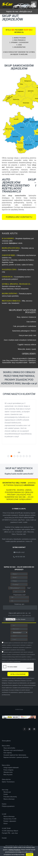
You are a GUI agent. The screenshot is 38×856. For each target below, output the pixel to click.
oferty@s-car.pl (25, 11)
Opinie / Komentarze (8, 771)
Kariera (4, 793)
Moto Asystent (7, 763)
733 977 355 (27, 30)
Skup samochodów (9, 737)
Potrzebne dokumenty (10, 785)
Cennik (5, 783)
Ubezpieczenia (7, 761)
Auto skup (5, 778)
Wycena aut (7, 781)
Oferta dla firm (6, 768)
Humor (5, 812)
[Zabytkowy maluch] (10, 706)
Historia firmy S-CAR (9, 808)
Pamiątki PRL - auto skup (10, 822)
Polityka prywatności (8, 795)
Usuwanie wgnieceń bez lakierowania (14, 744)
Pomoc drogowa (8, 759)
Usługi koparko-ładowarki (11, 756)
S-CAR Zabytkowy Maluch (10, 819)
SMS (12, 30)
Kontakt (4, 827)
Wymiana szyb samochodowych (13, 739)
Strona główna (6, 729)
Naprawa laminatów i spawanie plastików (15, 746)
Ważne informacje (8, 788)
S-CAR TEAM (6, 817)
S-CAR (4, 803)
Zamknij (29, 854)
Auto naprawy (7, 741)
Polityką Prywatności (15, 849)
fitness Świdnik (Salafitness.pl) (24, 835)
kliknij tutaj (28, 604)
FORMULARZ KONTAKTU (19, 217)
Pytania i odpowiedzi (9, 810)
